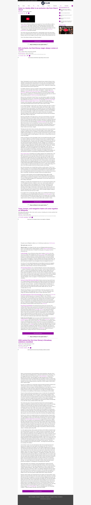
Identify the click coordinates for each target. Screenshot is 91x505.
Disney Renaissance (43, 376)
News (29, 5)
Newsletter (66, 5)
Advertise (38, 496)
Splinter (28, 0)
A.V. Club (22, 0)
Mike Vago (20, 214)
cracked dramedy (24, 25)
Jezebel (25, 0)
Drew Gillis (21, 345)
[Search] (18, 5)
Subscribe (55, 5)
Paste (19, 0)
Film (38, 5)
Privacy (56, 496)
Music (43, 5)
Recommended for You (64, 7)
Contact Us (60, 496)
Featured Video (62, 25)
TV (33, 5)
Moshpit (35, 0)
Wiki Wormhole (26, 217)
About (30, 496)
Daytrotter (32, 0)
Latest (24, 5)
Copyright (52, 496)
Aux (60, 5)
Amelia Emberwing (22, 53)
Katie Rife (20, 11)
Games (49, 5)
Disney (25, 55)
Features (21, 55)
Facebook (47, 496)
